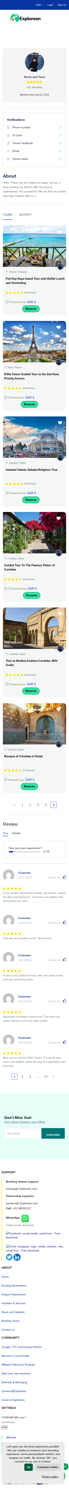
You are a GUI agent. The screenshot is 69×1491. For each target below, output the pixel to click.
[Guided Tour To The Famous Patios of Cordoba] (33, 532)
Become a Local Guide (15, 1355)
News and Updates (13, 1312)
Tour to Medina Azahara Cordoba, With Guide (32, 663)
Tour (5, 833)
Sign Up (62, 5)
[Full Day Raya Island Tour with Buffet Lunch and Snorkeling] (35, 246)
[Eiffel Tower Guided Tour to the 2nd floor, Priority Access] (33, 341)
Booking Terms (11, 1320)
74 (46, 1076)
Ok (28, 1467)
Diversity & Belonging (14, 1382)
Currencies (8, 1422)
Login (50, 5)
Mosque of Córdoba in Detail (23, 756)
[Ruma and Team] (60, 266)
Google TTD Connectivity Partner (22, 1346)
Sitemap (11, 1437)
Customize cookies (47, 1467)
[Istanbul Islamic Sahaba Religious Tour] (35, 437)
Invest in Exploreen (13, 1399)
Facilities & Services (14, 1303)
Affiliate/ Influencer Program (18, 1364)
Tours (7, 214)
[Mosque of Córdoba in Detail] (33, 724)
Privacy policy (50, 1476)
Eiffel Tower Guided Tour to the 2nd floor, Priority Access (31, 376)
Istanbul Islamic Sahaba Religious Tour (32, 469)
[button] (62, 18)
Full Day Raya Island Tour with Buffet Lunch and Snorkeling (35, 280)
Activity (25, 214)
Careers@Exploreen (14, 1391)
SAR (38, 5)
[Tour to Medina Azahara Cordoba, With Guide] (35, 628)
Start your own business (16, 1373)
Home (5, 1276)
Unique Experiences (14, 1294)
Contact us (8, 1329)
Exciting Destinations (14, 1285)
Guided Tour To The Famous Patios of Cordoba (29, 567)
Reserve (30, 308)
